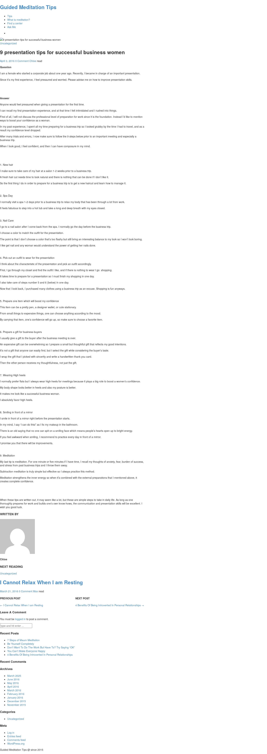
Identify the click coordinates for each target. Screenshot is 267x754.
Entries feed (14, 736)
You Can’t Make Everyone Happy (26, 651)
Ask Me (11, 27)
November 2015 (16, 705)
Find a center (15, 23)
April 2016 (13, 686)
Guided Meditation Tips (28, 7)
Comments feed (16, 740)
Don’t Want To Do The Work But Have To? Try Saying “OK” (41, 647)
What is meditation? (18, 19)
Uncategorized (8, 43)
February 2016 (15, 694)
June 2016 (13, 679)
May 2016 (13, 683)
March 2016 (14, 690)
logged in (20, 619)
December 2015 (16, 701)
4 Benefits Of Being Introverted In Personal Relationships (109, 605)
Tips (9, 16)
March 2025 (14, 675)
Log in (10, 732)
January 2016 (15, 697)
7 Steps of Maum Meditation (23, 640)
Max (35, 591)
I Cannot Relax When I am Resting (41, 582)
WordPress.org (16, 743)
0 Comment (22, 61)
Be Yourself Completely (20, 644)
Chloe (32, 61)
